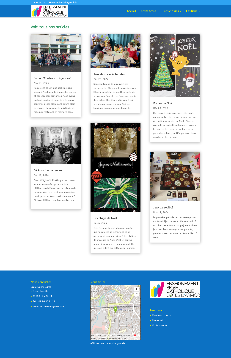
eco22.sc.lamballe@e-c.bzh (48, 306)
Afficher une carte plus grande (107, 343)
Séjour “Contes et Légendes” (52, 78)
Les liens (191, 11)
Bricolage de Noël (105, 218)
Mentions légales (161, 315)
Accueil (131, 11)
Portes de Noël (163, 103)
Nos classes (171, 11)
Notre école (148, 11)
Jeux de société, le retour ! (111, 74)
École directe (159, 325)
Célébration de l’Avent (48, 170)
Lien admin (158, 320)
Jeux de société (163, 207)
